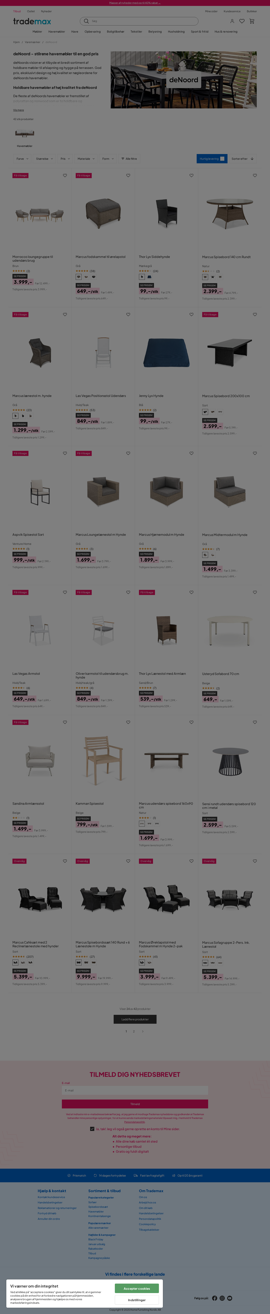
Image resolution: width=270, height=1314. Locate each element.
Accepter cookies (137, 1288)
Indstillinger (137, 1300)
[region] (84, 1293)
